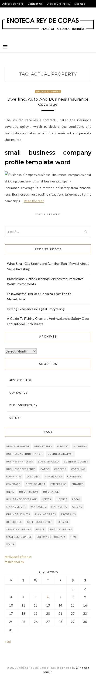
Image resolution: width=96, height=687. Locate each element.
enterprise (58, 484)
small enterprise (19, 536)
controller (53, 476)
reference (14, 521)
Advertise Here (13, 3)
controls (74, 476)
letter (46, 499)
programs (68, 514)
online (77, 506)
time (73, 536)
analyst (63, 446)
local (76, 499)
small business (61, 529)
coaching (78, 469)
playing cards (45, 514)
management (16, 506)
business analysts (19, 461)
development (35, 484)
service (63, 521)
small (40, 529)
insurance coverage (21, 499)
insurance (51, 491)
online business (18, 514)
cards (45, 469)
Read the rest (34, 201)
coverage (13, 484)
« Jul (8, 641)
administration (17, 446)
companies (14, 476)
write (10, 544)
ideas (10, 491)
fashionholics (14, 562)
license (61, 499)
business (80, 446)
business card (48, 461)
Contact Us (35, 3)
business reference (20, 469)
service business (18, 529)
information (28, 491)
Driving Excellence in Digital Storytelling (36, 309)
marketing (59, 506)
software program (51, 536)
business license (76, 461)
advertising (43, 446)
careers (60, 469)
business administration (24, 453)
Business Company (48, 91)
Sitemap (79, 3)
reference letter (40, 521)
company (33, 476)
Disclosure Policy (58, 3)
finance (77, 484)
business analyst (60, 453)
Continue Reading (48, 214)
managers (38, 506)
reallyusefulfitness (18, 557)
